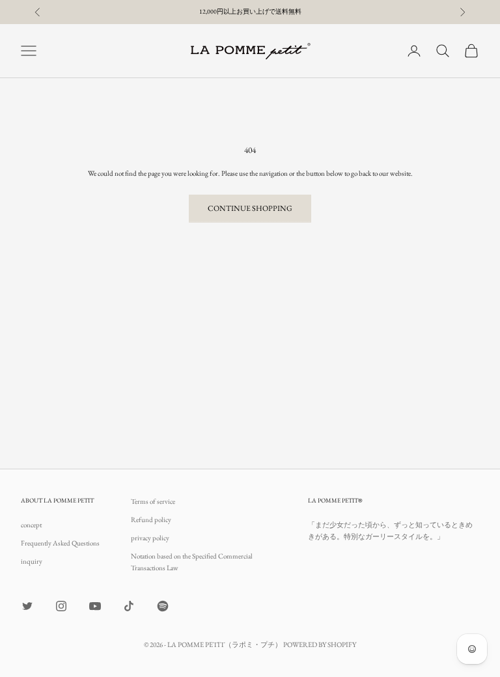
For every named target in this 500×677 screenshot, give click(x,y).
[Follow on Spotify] (162, 606)
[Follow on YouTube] (95, 606)
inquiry (31, 561)
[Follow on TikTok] (128, 606)
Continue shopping (250, 208)
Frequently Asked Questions (60, 542)
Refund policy (151, 519)
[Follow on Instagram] (61, 606)
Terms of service (153, 501)
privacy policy (150, 537)
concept (31, 524)
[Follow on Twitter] (27, 606)
